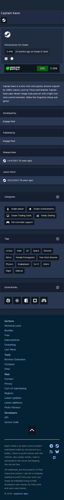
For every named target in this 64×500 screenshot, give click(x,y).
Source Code (11, 422)
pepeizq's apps (21, 493)
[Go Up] (32, 430)
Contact (8, 379)
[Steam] (57, 446)
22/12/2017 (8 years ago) (20, 180)
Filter (7, 369)
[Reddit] (54, 457)
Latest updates (12, 398)
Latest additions (13, 402)
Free (6, 335)
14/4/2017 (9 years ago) (19, 160)
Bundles (8, 330)
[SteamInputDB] (44, 300)
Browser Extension (14, 359)
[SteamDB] (8, 300)
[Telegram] (51, 446)
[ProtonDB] (17, 300)
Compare (9, 364)
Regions (8, 393)
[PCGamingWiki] (26, 300)
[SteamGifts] (35, 300)
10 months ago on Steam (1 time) (31, 51)
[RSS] (51, 451)
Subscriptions (11, 340)
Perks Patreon (12, 407)
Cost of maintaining (15, 388)
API (6, 417)
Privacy (8, 383)
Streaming (10, 344)
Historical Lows (12, 325)
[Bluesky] (57, 451)
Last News (10, 349)
